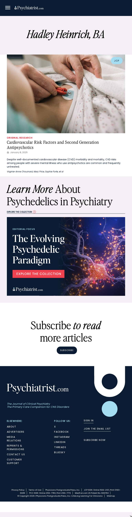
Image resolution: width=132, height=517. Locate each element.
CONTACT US (16, 454)
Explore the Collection (19, 211)
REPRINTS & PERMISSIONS (15, 447)
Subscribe (67, 350)
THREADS (60, 447)
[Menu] (7, 8)
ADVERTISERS (15, 431)
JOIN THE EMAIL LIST (97, 428)
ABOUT (11, 426)
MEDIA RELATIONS (14, 438)
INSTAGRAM (62, 437)
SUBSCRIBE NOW (95, 440)
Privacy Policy (18, 490)
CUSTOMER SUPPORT (14, 461)
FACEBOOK (61, 431)
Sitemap (111, 496)
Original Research (19, 137)
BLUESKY (59, 452)
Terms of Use (35, 490)
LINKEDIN (59, 442)
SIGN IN (89, 420)
